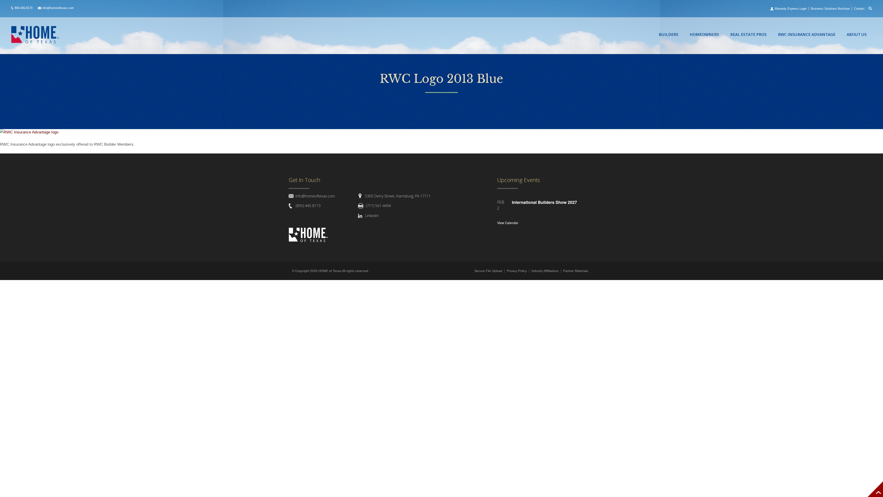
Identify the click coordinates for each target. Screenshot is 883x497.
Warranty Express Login (791, 8)
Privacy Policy (517, 271)
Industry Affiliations (545, 271)
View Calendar (507, 222)
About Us (857, 34)
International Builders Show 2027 (544, 202)
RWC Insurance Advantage (806, 34)
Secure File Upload (488, 271)
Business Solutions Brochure (830, 8)
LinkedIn (372, 215)
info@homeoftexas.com (58, 8)
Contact (859, 8)
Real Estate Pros (748, 34)
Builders (668, 34)
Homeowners (704, 34)
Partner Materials (575, 271)
